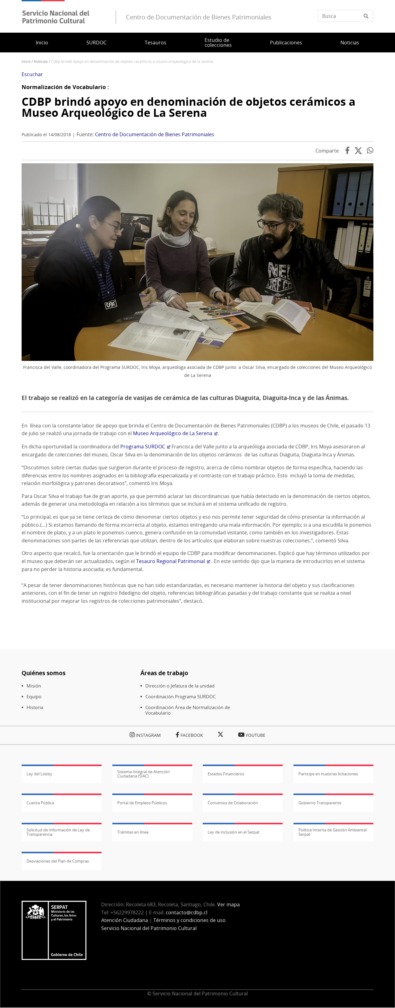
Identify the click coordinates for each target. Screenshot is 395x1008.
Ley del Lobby (39, 774)
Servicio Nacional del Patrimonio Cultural (149, 928)
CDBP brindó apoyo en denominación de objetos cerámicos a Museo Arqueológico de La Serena (189, 107)
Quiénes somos (43, 673)
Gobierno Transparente (319, 803)
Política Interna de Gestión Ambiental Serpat (332, 832)
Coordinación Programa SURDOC (180, 697)
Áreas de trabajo (164, 673)
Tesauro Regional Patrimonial (170, 561)
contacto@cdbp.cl (187, 912)
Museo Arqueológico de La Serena (172, 433)
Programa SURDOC (142, 446)
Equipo (34, 697)
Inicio (42, 42)
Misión (34, 686)
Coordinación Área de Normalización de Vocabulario (187, 710)
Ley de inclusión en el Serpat (234, 832)
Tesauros (155, 42)
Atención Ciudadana (124, 920)
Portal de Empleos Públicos (142, 803)
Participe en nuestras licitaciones (328, 774)
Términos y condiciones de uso (189, 920)
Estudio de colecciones (218, 42)
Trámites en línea (132, 832)
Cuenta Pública (40, 803)
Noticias (349, 42)
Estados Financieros (226, 774)
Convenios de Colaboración (233, 803)
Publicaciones (286, 42)
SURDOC (96, 42)
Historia (35, 707)
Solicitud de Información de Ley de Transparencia (58, 832)
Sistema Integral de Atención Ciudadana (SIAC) (143, 774)
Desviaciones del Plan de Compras (58, 861)
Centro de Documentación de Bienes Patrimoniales (154, 134)
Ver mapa (228, 904)
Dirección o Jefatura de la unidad (179, 686)
